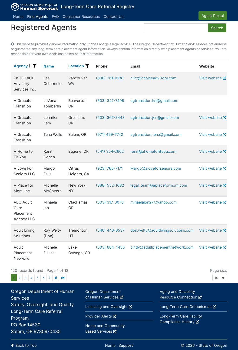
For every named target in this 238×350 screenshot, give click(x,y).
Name (48, 66)
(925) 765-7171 (109, 168)
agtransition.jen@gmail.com (154, 117)
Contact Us (113, 16)
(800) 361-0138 (109, 78)
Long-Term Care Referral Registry (97, 6)
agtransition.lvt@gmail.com (154, 100)
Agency (21, 66)
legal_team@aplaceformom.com (158, 185)
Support (126, 345)
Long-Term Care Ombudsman (186, 306)
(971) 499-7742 (109, 134)
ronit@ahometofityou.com (153, 151)
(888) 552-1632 (110, 185)
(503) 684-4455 (110, 247)
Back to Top (25, 345)
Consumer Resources (81, 16)
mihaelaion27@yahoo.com (153, 202)
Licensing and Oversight (107, 306)
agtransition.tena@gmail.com (156, 134)
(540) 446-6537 (110, 230)
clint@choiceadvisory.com (153, 78)
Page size (218, 270)
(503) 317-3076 (110, 202)
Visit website (210, 78)
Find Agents (37, 16)
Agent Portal (213, 15)
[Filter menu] (34, 66)
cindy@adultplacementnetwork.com (162, 247)
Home (18, 16)
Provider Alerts (99, 316)
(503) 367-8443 (110, 117)
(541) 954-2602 (110, 151)
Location (76, 66)
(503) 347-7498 (110, 100)
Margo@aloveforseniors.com (155, 168)
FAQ (55, 16)
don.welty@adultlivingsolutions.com (162, 230)
